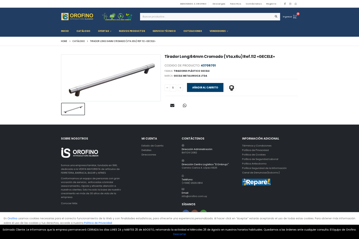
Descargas (219, 3)
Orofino (12, 218)
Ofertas (103, 31)
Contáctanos (254, 3)
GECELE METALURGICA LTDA (190, 75)
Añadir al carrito (205, 87)
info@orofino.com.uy (194, 196)
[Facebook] (285, 3)
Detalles (146, 150)
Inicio (65, 31)
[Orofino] (99, 16)
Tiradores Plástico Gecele (192, 70)
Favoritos (235, 3)
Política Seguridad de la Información (264, 168)
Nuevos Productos (132, 31)
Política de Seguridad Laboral (260, 159)
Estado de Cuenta (152, 145)
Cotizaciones (192, 31)
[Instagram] (290, 3)
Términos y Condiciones (256, 145)
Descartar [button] (179, 234)
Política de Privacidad (255, 150)
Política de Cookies (254, 154)
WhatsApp (295, 3)
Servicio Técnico (164, 31)
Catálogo (83, 31)
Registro (271, 3)
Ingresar (287, 16)
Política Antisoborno (254, 163)
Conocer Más (69, 203)
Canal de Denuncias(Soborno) (261, 172)
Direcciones (149, 154)
